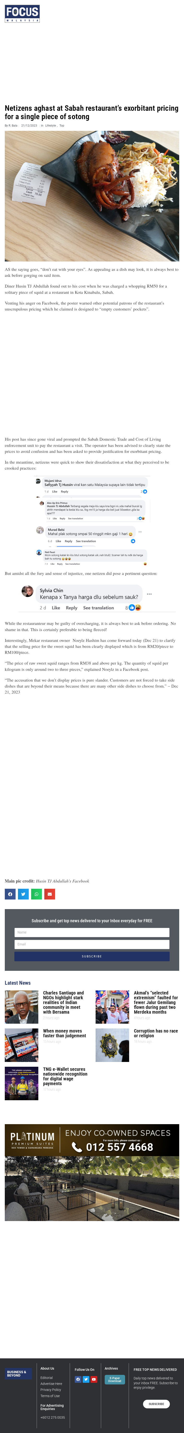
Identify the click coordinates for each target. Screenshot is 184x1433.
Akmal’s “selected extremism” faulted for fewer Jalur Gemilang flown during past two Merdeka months (156, 1002)
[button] (10, 894)
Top (61, 125)
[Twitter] (86, 1379)
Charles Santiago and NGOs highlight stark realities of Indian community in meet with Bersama (63, 1002)
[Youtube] (94, 1379)
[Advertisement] (92, 63)
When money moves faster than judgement (64, 1033)
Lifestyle (50, 125)
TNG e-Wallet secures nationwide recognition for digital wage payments (65, 1076)
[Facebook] (78, 1379)
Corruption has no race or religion (156, 1033)
